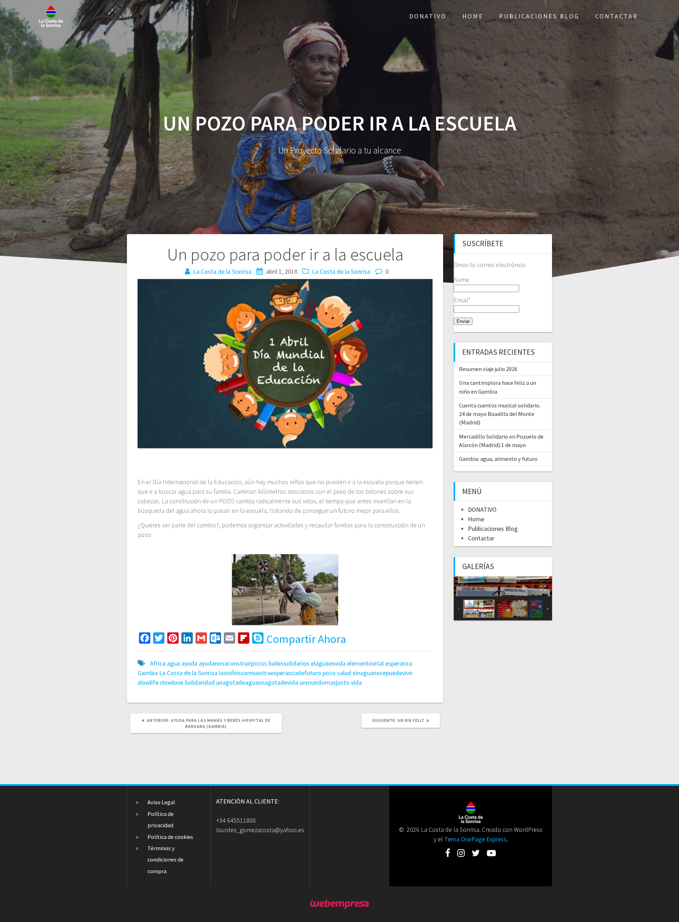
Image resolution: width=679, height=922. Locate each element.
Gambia (148, 673)
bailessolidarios (288, 663)
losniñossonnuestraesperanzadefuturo (270, 673)
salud (344, 673)
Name (461, 280)
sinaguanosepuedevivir (383, 673)
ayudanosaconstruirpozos (233, 663)
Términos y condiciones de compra (165, 860)
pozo (329, 673)
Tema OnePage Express (475, 839)
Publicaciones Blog (539, 16)
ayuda (189, 663)
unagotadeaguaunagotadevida (257, 682)
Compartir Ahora (306, 639)
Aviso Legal (161, 802)
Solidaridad (200, 682)
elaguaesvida (328, 663)
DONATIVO (427, 16)
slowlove (171, 682)
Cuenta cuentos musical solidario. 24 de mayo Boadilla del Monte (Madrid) (499, 414)
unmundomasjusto (324, 682)
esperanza (398, 663)
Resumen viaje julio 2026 (488, 368)
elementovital (365, 663)
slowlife (148, 682)
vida (356, 682)
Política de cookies (170, 836)
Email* (462, 300)
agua (173, 663)
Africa (158, 663)
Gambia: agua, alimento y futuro (498, 458)
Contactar (616, 16)
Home (472, 16)
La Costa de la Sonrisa (222, 271)
